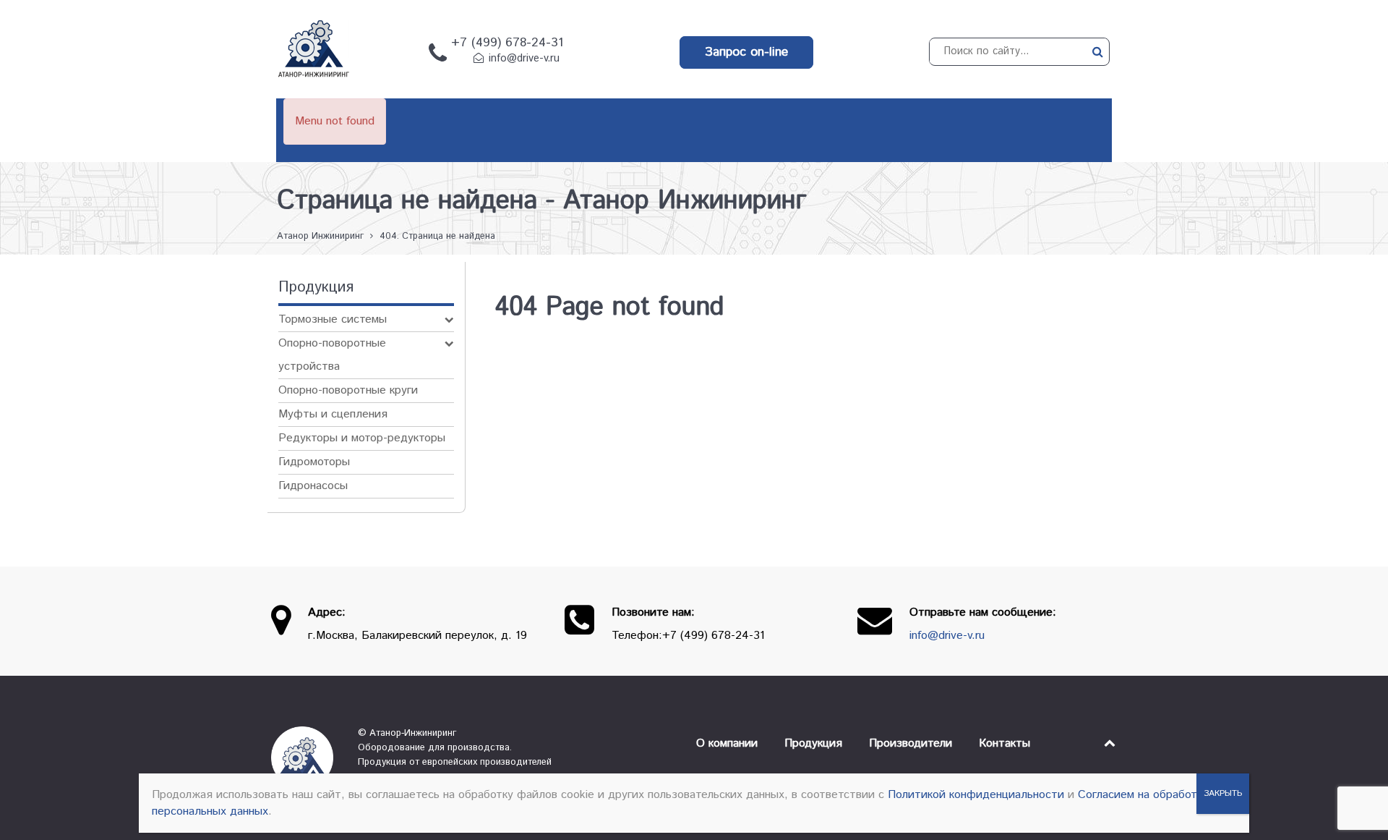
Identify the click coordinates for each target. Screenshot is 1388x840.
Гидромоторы (314, 462)
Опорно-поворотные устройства (332, 355)
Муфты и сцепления (332, 414)
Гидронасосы (313, 486)
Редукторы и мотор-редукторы (361, 438)
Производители (910, 743)
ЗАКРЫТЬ (1223, 793)
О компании (727, 743)
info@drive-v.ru (524, 58)
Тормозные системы (332, 319)
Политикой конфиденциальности (976, 794)
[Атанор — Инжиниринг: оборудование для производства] (303, 757)
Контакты (1004, 743)
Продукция (813, 743)
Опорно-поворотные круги (348, 390)
